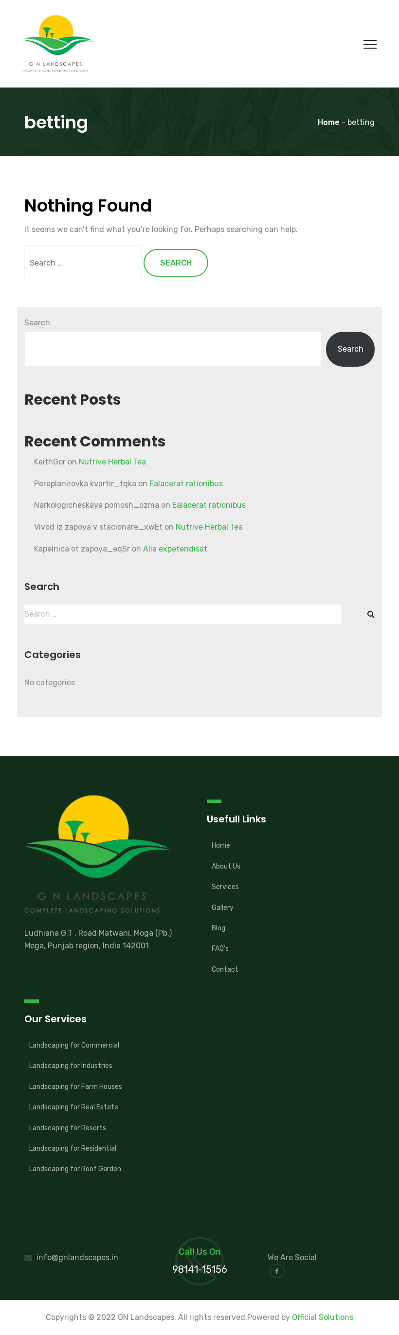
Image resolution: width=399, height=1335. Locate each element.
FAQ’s (220, 948)
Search (37, 322)
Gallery (223, 908)
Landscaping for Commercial (74, 1045)
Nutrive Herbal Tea (112, 461)
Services (225, 887)
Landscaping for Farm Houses (75, 1087)
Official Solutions (322, 1317)
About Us (226, 866)
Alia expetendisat (175, 548)
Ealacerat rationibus (186, 483)
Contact (225, 969)
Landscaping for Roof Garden (75, 1169)
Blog (218, 928)
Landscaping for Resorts (67, 1128)
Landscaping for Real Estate (73, 1107)
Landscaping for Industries (70, 1066)
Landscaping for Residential (72, 1148)
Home (221, 845)
